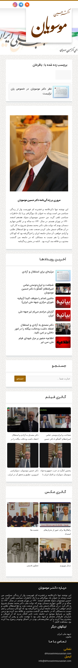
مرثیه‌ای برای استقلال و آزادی (38, 272)
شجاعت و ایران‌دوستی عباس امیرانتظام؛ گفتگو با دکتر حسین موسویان (38, 289)
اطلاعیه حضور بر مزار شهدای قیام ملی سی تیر (36, 340)
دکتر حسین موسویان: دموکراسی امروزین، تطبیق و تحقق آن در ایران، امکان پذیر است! (23, 474)
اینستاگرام (15, 4)
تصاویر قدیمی (32, 565)
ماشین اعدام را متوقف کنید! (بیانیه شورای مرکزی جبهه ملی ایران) (35, 300)
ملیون (68, 636)
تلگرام (21, 4)
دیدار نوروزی (65, 565)
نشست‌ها (34, 530)
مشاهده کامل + (60, 621)
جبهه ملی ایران (64, 634)
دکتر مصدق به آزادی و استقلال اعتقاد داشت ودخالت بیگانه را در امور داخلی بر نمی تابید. (34, 329)
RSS (27, 4)
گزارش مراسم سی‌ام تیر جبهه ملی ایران (36, 314)
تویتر (9, 4)
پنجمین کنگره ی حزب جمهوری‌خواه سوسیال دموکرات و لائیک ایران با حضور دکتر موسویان (56, 474)
